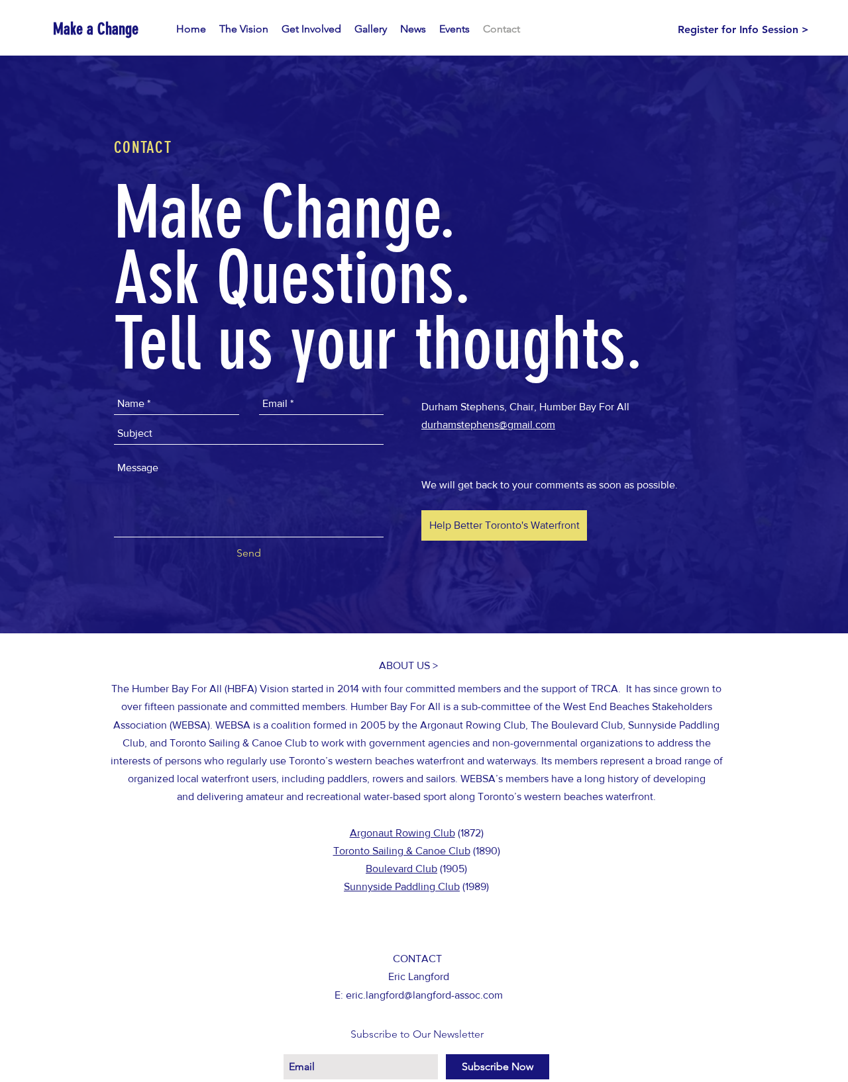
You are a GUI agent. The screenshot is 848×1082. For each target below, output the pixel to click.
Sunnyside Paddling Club (402, 886)
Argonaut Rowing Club (402, 832)
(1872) (469, 832)
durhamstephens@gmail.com (488, 424)
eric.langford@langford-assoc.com (424, 995)
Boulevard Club (401, 868)
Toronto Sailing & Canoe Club (401, 850)
